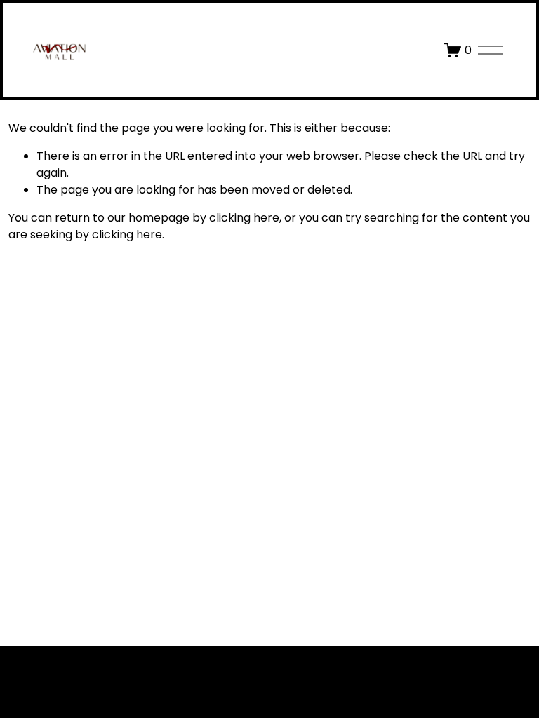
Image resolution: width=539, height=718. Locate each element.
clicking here (244, 218)
